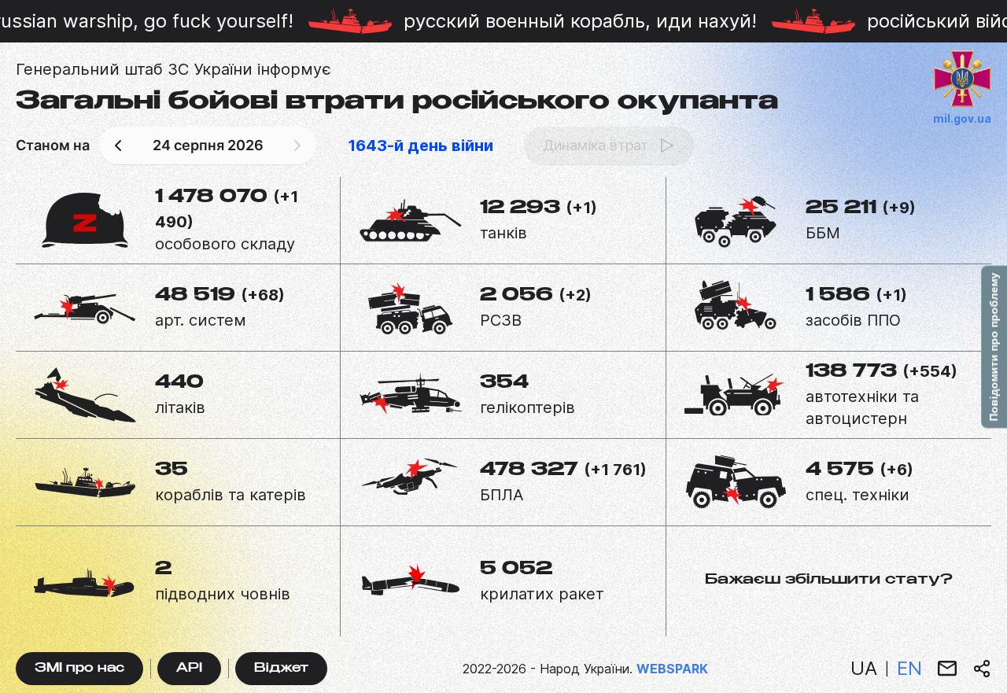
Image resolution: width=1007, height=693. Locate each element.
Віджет (281, 669)
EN (909, 668)
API (189, 669)
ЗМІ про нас (79, 669)
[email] (947, 668)
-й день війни (420, 145)
